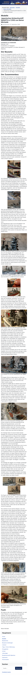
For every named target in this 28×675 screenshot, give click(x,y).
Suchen (19, 668)
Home (3, 636)
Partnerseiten (5, 659)
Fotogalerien (5, 649)
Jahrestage (5, 653)
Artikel (3, 651)
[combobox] (8, 668)
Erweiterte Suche (6, 672)
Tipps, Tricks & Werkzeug (8, 647)
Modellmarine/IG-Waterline (8, 655)
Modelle (4, 638)
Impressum (4, 657)
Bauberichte (5, 640)
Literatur (4, 645)
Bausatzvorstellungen (7, 642)
